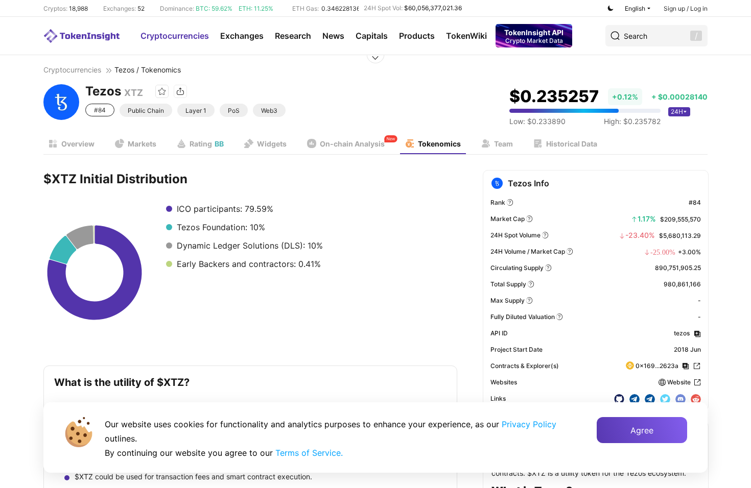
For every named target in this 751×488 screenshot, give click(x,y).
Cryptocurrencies (174, 36)
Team (503, 143)
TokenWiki (466, 36)
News (333, 36)
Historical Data (571, 143)
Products (417, 36)
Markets (142, 143)
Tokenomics (439, 143)
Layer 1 (195, 110)
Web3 (269, 110)
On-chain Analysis (352, 143)
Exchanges (242, 36)
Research (293, 36)
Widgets (272, 143)
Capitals (372, 36)
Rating (207, 143)
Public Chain (146, 110)
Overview (78, 143)
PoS (234, 110)
